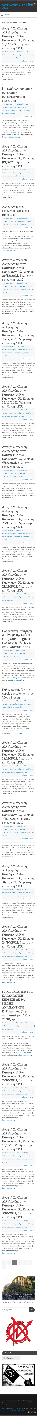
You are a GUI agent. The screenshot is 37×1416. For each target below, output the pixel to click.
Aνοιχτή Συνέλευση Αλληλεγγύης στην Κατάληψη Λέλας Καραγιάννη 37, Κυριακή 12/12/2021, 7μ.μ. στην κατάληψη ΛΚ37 (18, 396)
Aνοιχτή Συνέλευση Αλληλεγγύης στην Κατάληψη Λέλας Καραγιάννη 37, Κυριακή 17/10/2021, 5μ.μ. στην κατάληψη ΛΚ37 (18, 1074)
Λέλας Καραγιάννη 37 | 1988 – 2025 (11, 1409)
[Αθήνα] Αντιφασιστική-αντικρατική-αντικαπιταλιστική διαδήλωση (18, 95)
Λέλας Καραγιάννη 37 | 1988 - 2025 (18, 6)
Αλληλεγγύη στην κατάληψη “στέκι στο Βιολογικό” (15, 211)
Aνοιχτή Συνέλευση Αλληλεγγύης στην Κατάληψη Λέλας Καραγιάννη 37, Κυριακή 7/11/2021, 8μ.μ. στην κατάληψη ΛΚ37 (18, 813)
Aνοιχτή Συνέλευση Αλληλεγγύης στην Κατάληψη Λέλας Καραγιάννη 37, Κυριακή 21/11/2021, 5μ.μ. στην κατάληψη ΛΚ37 (18, 580)
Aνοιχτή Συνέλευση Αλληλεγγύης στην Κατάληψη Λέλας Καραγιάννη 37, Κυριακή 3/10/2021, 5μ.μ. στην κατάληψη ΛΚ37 (18, 1207)
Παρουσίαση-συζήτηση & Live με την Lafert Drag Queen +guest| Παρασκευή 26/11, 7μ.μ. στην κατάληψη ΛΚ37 (17, 639)
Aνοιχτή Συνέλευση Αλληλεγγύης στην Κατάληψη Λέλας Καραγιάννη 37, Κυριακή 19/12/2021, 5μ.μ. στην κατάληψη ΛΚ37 (18, 333)
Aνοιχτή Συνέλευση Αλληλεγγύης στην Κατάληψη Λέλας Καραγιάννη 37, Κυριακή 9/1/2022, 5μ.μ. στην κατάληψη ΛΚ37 (18, 156)
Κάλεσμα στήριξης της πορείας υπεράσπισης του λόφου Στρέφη (18, 693)
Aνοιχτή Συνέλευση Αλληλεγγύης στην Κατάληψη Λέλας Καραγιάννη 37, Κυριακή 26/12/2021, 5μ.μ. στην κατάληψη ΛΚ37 (18, 270)
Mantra (14, 1411)
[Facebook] (28, 4)
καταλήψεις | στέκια (17, 110)
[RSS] (34, 4)
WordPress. (21, 1411)
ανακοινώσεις (22, 107)
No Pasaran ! (6, 55)
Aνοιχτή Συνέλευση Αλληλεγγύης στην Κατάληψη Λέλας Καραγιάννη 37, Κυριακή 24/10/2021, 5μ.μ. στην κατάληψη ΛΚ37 (18, 936)
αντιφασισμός (6, 110)
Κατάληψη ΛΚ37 (9, 52)
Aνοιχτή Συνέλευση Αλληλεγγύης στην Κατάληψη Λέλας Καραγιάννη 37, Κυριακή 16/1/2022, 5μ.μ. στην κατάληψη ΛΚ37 (18, 38)
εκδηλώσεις (21, 55)
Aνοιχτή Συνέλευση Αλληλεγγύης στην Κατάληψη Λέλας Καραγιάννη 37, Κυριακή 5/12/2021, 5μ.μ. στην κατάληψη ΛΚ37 (18, 457)
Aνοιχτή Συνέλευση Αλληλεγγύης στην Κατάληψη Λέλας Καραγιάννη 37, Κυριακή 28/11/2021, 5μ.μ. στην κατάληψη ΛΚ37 (18, 517)
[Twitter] (31, 4)
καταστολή (10, 58)
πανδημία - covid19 (19, 58)
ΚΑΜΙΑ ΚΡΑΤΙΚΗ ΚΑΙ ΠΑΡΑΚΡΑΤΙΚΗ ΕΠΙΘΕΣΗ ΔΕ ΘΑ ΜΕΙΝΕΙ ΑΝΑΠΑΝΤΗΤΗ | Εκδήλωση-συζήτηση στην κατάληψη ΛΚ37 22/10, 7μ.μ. (17, 1005)
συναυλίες (17, 656)
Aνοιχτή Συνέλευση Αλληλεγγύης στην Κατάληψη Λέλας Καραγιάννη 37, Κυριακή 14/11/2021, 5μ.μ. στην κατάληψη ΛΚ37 (18, 752)
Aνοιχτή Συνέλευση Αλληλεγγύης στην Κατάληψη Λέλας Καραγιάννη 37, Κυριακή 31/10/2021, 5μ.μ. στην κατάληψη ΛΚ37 (18, 876)
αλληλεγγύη (13, 55)
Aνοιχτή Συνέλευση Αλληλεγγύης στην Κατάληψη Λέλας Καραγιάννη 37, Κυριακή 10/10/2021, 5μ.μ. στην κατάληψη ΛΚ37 (18, 1139)
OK (31, 1310)
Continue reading (14, 137)
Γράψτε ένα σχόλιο (27, 61)
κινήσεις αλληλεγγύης (8, 113)
